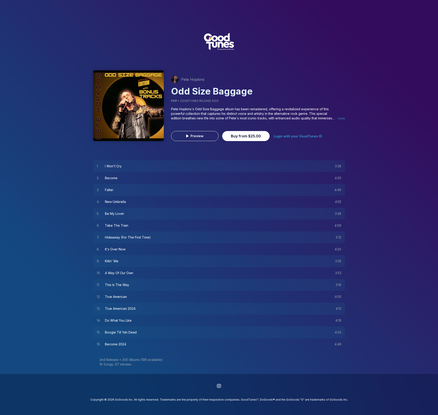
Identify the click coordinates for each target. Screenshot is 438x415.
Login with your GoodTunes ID (298, 136)
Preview (196, 136)
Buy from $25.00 (246, 136)
